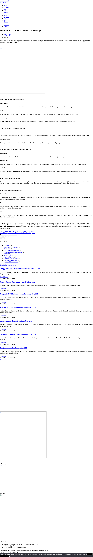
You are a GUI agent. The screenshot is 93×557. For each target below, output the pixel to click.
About (5, 10)
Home (5, 5)
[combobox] (8, 236)
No (91, 554)
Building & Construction (11, 247)
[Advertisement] (46, 373)
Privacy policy (4, 556)
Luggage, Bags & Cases (11, 258)
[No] (9, 556)
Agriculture (7, 245)
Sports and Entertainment (11, 262)
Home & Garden (8, 255)
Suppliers (6, 7)
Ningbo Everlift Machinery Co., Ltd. (13, 348)
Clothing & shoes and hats (11, 250)
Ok (88, 554)
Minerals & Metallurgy (10, 260)
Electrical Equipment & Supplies (13, 252)
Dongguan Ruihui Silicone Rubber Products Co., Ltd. (20, 269)
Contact (6, 12)
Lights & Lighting (9, 257)
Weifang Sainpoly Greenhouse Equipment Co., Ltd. (19, 307)
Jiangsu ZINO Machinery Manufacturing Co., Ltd (19, 294)
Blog (5, 9)
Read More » (4, 277)
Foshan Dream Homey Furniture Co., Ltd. (16, 321)
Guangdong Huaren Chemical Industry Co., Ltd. (18, 334)
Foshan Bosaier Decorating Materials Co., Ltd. (17, 282)
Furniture (6, 253)
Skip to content (4, 1)
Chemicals (7, 249)
